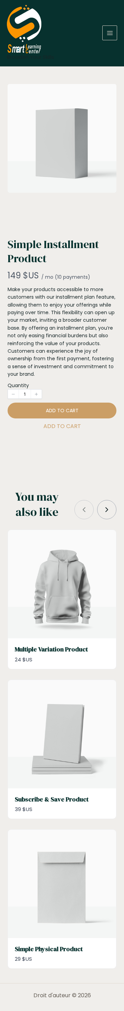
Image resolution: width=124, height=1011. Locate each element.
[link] (106, 509)
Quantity (18, 385)
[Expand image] (107, 93)
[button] (13, 394)
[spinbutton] (25, 394)
